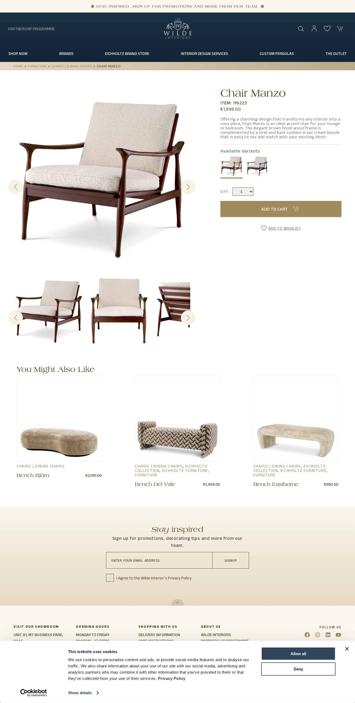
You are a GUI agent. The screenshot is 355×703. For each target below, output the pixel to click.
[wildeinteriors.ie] (177, 37)
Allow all (298, 653)
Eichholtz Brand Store (127, 53)
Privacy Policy (172, 678)
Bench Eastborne (276, 484)
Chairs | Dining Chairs (72, 66)
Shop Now (18, 53)
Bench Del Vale (155, 484)
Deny (298, 669)
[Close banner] (347, 649)
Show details (80, 693)
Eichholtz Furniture (185, 470)
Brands (66, 53)
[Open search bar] (301, 29)
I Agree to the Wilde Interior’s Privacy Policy (154, 578)
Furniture (37, 66)
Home (18, 66)
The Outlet (336, 53)
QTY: (224, 191)
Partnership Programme (31, 29)
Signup (231, 560)
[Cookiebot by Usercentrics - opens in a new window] (33, 693)
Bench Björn (33, 476)
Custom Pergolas (277, 53)
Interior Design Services (204, 53)
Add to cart (274, 209)
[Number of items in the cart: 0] (340, 29)
